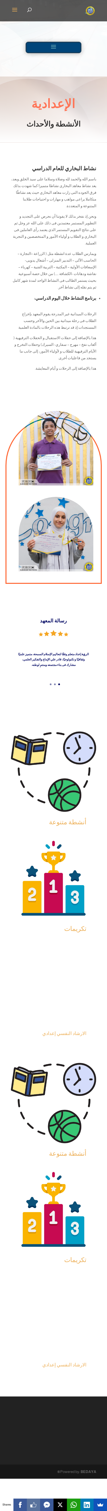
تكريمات (75, 928)
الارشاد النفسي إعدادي (64, 1033)
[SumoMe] (100, 1505)
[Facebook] (20, 1505)
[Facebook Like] (33, 1505)
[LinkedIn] (87, 1505)
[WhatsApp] (73, 1505)
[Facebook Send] (47, 1505)
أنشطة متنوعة (67, 822)
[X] (60, 1505)
